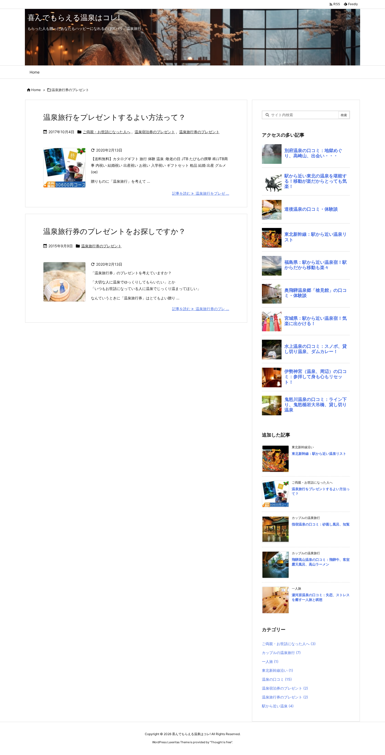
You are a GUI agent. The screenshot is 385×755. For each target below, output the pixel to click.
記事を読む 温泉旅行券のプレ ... (200, 308)
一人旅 (270, 661)
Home (36, 90)
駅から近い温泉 (278, 706)
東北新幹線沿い (277, 670)
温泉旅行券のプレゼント (199, 132)
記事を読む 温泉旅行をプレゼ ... (200, 193)
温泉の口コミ (277, 679)
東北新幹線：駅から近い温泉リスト (319, 453)
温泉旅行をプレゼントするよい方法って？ (114, 117)
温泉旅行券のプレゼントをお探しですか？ (114, 231)
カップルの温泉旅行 (281, 652)
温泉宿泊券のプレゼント (155, 132)
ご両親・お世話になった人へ (106, 132)
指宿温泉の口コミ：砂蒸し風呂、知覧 (321, 524)
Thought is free (221, 742)
